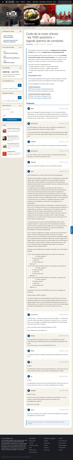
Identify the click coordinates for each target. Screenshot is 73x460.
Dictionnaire (5, 88)
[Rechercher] (70, 2)
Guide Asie (35, 1)
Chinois (23, 1)
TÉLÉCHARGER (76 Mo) (34, 75)
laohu (32, 171)
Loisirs (28, 1)
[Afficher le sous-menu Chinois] (25, 2)
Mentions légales (62, 445)
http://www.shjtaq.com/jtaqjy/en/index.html (42, 91)
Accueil (2, 27)
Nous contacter (62, 443)
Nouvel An (49, 1)
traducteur (11, 88)
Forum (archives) (33, 452)
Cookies (60, 449)
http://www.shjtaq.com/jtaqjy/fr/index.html (42, 89)
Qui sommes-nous (63, 440)
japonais (13, 100)
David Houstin (29, 44)
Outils (30, 447)
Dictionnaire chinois (33, 445)
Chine (17, 1)
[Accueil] (2, 1)
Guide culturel (32, 440)
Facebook (46, 447)
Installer (46, 445)
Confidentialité (62, 447)
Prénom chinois (32, 449)
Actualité (31, 443)
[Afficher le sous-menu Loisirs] (31, 2)
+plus (20, 31)
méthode (16, 88)
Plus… (54, 1)
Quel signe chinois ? (12, 119)
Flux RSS (46, 440)
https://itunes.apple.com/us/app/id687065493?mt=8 (41, 345)
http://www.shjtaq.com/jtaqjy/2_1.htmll (41, 98)
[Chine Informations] (12, 14)
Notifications (47, 443)
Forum (7, 27)
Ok (19, 85)
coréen (17, 100)
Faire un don (12, 18)
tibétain (8, 100)
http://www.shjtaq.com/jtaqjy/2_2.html (41, 96)
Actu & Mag (42, 1)
